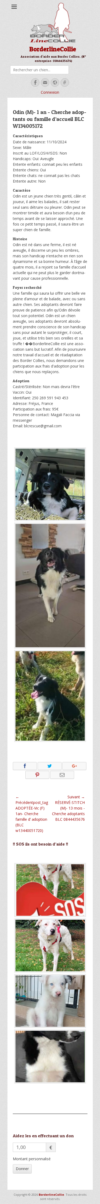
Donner (22, 1168)
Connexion (50, 92)
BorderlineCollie (52, 49)
